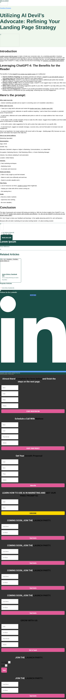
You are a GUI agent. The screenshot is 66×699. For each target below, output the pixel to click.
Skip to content (4, 0)
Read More (4, 279)
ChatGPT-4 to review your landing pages (24, 74)
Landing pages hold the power (8, 56)
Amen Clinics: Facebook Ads (8, 287)
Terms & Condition (3, 374)
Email (3, 665)
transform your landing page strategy (53, 60)
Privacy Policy (11, 374)
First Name (4, 662)
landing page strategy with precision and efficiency (23, 214)
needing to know (22, 185)
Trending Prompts (5, 8)
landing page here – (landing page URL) (41, 108)
